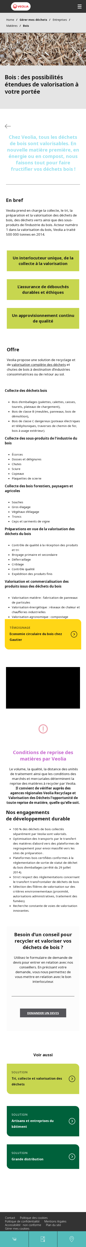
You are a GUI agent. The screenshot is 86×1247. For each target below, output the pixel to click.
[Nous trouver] (71, 1239)
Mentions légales (55, 1221)
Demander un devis (43, 1013)
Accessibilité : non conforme (23, 1225)
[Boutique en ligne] (14, 1239)
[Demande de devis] (43, 1239)
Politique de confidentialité (22, 1221)
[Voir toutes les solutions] (8, 126)
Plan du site (53, 1225)
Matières (12, 26)
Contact (10, 1218)
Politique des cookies (34, 1218)
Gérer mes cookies (17, 1228)
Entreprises (60, 20)
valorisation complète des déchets (39, 364)
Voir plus (43, 634)
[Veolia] (21, 6)
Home (10, 20)
